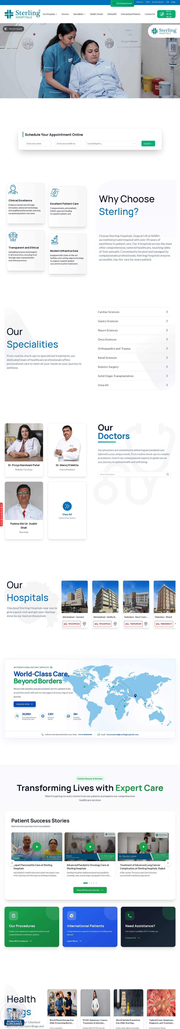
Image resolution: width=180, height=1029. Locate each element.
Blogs (173, 2)
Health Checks (96, 14)
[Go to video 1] (85, 883)
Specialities (78, 14)
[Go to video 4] (93, 883)
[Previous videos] (12, 863)
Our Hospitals (49, 14)
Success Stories (158, 2)
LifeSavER (112, 14)
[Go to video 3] (91, 883)
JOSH (148, 2)
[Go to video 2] (89, 883)
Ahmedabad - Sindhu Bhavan (106, 617)
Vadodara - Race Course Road (136, 617)
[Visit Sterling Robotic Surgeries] (14, 1016)
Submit (147, 143)
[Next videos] (168, 863)
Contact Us (150, 14)
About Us (139, 2)
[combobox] (111, 143)
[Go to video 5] (96, 883)
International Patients (130, 14)
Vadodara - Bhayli (163, 617)
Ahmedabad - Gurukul (73, 617)
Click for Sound (15, 29)
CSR (167, 2)
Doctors (65, 14)
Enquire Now (23, 704)
